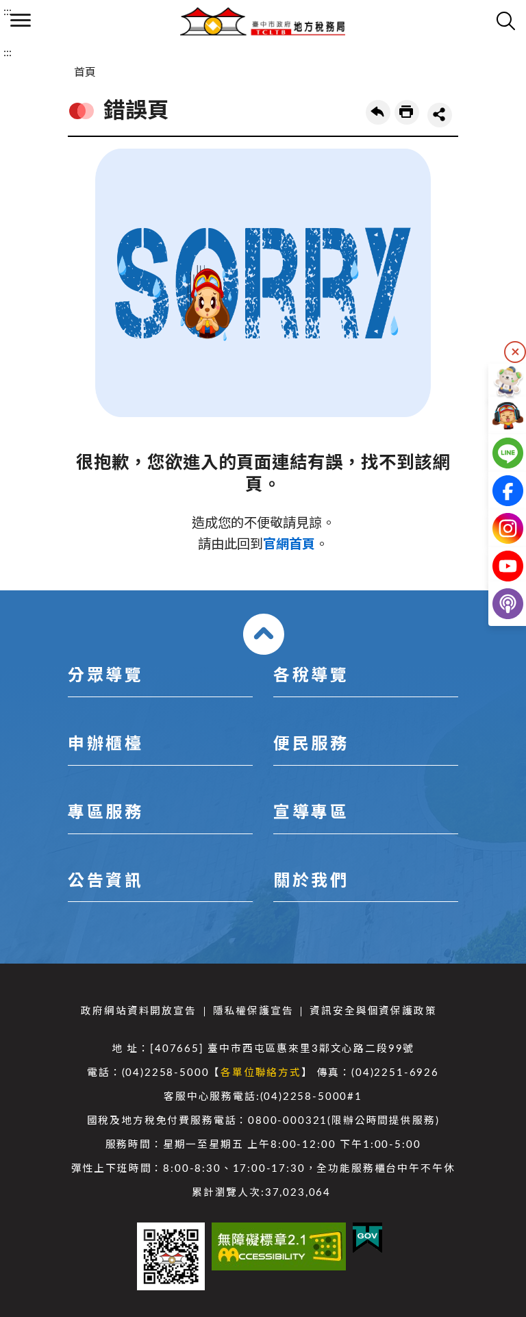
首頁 (85, 72)
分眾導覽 (105, 676)
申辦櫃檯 (105, 744)
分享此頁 (439, 115)
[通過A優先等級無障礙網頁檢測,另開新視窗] (279, 1246)
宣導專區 (311, 813)
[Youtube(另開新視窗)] (497, 566)
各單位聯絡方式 (261, 1073)
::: (7, 11)
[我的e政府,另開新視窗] (367, 1237)
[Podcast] (497, 604)
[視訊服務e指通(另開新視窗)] (497, 415)
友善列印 (406, 112)
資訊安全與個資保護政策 (373, 1011)
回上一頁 (378, 112)
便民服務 (311, 744)
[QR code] (171, 1256)
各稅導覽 (311, 676)
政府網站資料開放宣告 (138, 1011)
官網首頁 (289, 544)
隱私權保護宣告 (253, 1011)
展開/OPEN (263, 634)
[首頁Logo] (263, 20)
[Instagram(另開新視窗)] (497, 528)
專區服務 (105, 813)
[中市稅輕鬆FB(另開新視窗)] (497, 491)
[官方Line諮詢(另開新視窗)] (497, 453)
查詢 (505, 20)
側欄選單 (20, 20)
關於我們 (311, 881)
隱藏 (515, 352)
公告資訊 (105, 881)
